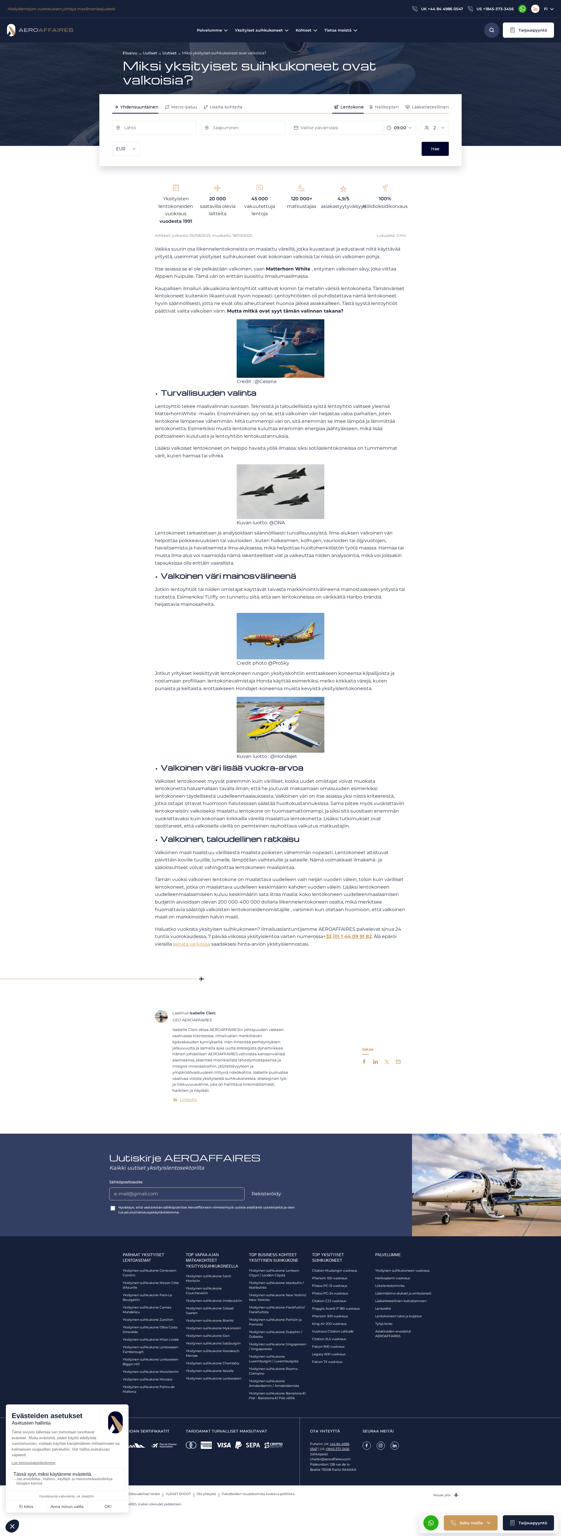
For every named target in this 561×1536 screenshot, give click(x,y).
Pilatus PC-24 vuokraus (330, 1293)
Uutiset (150, 53)
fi (546, 8)
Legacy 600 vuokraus (328, 1354)
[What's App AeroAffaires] (522, 9)
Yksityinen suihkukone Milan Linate (151, 1339)
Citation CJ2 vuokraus (329, 1301)
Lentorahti (383, 1308)
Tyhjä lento (383, 1324)
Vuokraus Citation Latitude (333, 1331)
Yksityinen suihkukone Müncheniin (151, 1372)
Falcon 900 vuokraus (328, 1346)
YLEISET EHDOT (178, 1494)
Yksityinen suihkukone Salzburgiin (213, 1343)
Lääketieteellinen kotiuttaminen (400, 1301)
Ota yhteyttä (206, 1494)
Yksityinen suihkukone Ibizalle (210, 1371)
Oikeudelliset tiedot (144, 1494)
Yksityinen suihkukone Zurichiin (148, 1320)
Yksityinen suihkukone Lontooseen (213, 1378)
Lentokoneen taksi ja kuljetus (398, 1316)
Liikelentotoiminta (389, 1286)
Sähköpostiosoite (126, 1182)
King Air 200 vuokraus (329, 1324)
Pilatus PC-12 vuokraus (329, 1286)
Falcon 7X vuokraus (327, 1362)
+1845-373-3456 (337, 1449)
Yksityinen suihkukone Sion (208, 1336)
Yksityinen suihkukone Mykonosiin (213, 1328)
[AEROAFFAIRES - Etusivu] (40, 30)
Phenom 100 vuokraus (329, 1278)
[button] (528, 30)
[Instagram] (381, 1446)
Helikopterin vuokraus (392, 1278)
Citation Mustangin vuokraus (334, 1270)
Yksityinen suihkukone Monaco (147, 1379)
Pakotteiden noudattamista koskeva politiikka (258, 1494)
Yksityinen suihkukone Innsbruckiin (214, 1301)
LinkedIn (188, 1099)
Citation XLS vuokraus (329, 1339)
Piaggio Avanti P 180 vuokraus (336, 1308)
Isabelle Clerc (203, 1013)
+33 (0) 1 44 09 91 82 (347, 936)
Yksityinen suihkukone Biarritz (210, 1320)
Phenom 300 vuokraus (330, 1316)
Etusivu (130, 53)
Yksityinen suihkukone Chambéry (212, 1363)
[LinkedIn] (535, 9)
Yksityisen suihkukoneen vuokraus (402, 1270)
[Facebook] (367, 1446)
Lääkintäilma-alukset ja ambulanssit (403, 1293)
